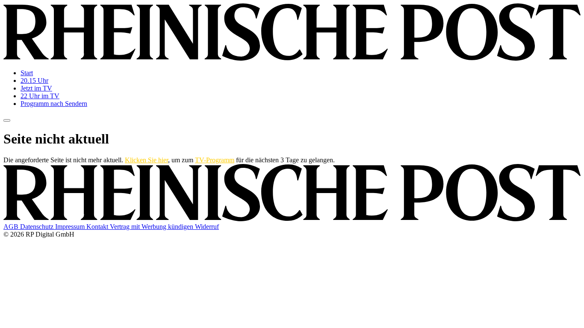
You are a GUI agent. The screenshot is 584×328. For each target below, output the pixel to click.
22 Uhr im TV (40, 96)
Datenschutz (37, 226)
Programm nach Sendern (54, 103)
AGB (11, 226)
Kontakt (98, 226)
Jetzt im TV (36, 88)
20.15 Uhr (34, 80)
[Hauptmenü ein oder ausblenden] (6, 120)
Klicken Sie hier (146, 160)
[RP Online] (292, 58)
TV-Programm (214, 160)
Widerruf (207, 226)
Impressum (70, 226)
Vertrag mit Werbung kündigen (152, 226)
